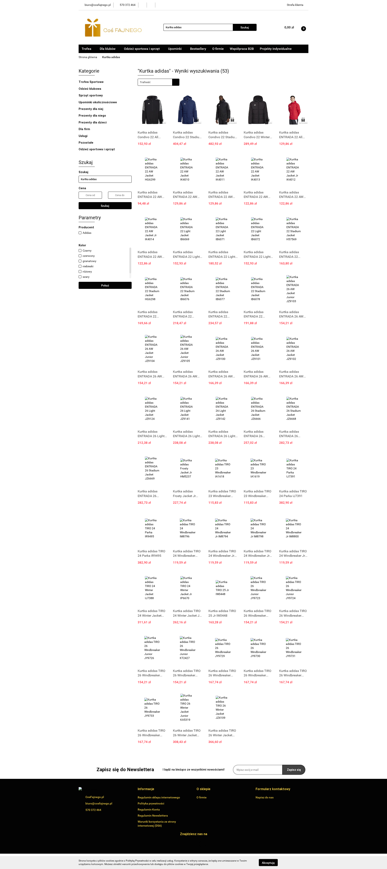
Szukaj (105, 205)
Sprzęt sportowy (91, 95)
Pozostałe (86, 142)
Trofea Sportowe (91, 82)
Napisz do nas (265, 797)
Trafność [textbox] (145, 82)
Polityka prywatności (151, 803)
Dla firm (85, 129)
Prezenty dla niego (93, 115)
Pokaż (105, 285)
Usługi (83, 136)
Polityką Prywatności (137, 860)
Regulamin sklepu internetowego (159, 797)
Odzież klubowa (90, 89)
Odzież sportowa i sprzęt (97, 149)
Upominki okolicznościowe (98, 102)
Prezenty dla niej (91, 109)
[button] (146, 789)
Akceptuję (268, 862)
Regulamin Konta (149, 809)
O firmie (218, 49)
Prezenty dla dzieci (93, 122)
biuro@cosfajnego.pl (98, 803)
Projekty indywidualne (276, 49)
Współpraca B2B (242, 49)
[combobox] (158, 82)
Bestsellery (198, 49)
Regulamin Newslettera (153, 815)
